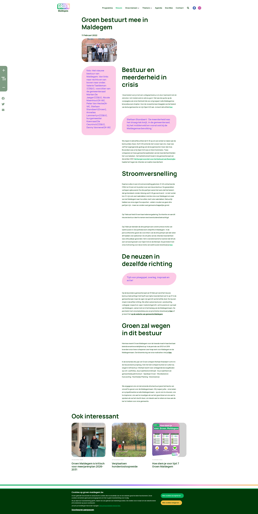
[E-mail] (3, 110)
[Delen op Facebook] (3, 98)
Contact (180, 8)
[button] (188, 8)
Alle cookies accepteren (171, 496)
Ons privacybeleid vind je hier (109, 506)
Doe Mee (169, 8)
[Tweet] (3, 104)
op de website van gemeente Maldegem (147, 314)
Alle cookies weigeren (170, 503)
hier (171, 107)
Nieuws (119, 8)
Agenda (158, 8)
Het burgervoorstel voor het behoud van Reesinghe (154, 159)
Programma (107, 8)
